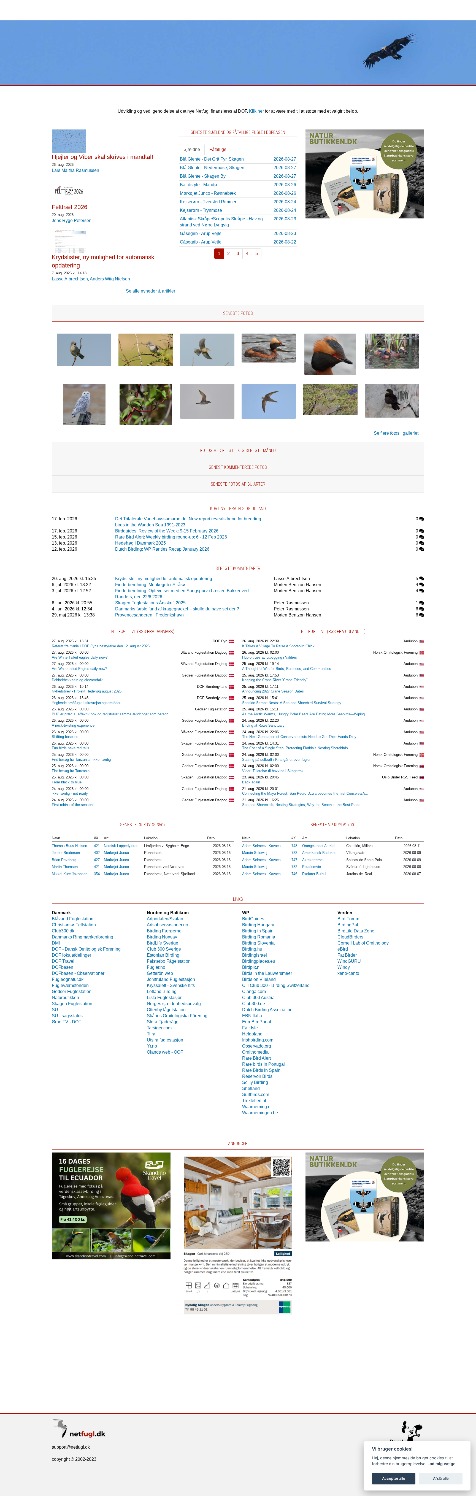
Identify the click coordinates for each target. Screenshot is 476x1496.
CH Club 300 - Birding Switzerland (276, 985)
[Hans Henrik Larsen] (269, 361)
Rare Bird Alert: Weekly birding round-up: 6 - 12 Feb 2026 (171, 537)
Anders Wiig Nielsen (110, 279)
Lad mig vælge (442, 1463)
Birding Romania (258, 937)
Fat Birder (347, 955)
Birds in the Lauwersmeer (267, 973)
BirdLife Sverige (162, 943)
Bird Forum (348, 918)
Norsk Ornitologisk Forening (395, 652)
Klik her (256, 111)
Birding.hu (252, 949)
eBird (342, 949)
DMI (56, 943)
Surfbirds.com (255, 1094)
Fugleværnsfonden (70, 985)
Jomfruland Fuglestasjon (171, 979)
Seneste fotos (238, 313)
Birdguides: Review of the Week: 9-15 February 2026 (166, 531)
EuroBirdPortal (256, 1021)
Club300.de (253, 1003)
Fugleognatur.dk (67, 979)
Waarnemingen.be (260, 1112)
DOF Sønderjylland (212, 687)
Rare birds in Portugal (263, 1064)
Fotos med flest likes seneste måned (238, 450)
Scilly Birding (255, 1082)
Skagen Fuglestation (72, 1003)
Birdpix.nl (251, 967)
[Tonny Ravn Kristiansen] (207, 417)
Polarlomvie (311, 867)
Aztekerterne (312, 860)
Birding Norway (162, 937)
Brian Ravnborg (64, 860)
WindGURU (349, 961)
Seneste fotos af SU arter (238, 484)
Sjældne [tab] (191, 149)
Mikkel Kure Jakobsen (69, 874)
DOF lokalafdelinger (71, 955)
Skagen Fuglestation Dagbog (204, 743)
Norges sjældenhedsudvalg (174, 1003)
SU (55, 1009)
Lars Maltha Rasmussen (75, 170)
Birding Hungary (258, 925)
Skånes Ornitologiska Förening (177, 1015)
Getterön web (160, 973)
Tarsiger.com (159, 1028)
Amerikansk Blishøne (319, 853)
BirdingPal (347, 925)
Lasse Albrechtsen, (71, 279)
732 (294, 867)
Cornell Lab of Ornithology (363, 943)
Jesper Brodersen (66, 853)
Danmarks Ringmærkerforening (82, 937)
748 (294, 846)
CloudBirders (350, 937)
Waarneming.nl (257, 1106)
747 (294, 860)
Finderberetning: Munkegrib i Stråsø (150, 584)
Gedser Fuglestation (211, 709)
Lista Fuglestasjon (165, 997)
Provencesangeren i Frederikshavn (149, 615)
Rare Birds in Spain (261, 1070)
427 (97, 860)
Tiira (151, 1034)
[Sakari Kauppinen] (84, 423)
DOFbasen (62, 967)
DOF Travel (63, 961)
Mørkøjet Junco (116, 853)
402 (97, 853)
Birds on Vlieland (259, 979)
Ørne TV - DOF (66, 1021)
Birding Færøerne (164, 931)
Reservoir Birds (257, 1076)
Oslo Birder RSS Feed (400, 777)
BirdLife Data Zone (355, 931)
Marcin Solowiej (254, 853)
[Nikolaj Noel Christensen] (146, 423)
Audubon (411, 641)
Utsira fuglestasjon (165, 1040)
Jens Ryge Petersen (71, 220)
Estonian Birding (163, 955)
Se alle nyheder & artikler (150, 291)
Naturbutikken (65, 997)
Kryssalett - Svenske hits (171, 985)
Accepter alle (393, 1478)
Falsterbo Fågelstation (169, 961)
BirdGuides (253, 918)
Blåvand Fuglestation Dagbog (203, 652)
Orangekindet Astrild (318, 846)
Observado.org (256, 1046)
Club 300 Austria (258, 997)
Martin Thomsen (65, 867)
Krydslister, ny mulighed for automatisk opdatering (163, 578)
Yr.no (152, 1046)
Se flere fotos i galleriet (396, 433)
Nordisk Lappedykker (120, 846)
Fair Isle (250, 1028)
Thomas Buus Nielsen (69, 846)
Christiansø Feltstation (74, 925)
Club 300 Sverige (164, 949)
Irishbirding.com (257, 1040)
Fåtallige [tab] (217, 149)
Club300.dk (63, 931)
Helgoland (252, 1034)
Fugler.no (156, 967)
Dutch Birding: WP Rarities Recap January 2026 (162, 549)
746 (294, 874)
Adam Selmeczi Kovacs (261, 846)
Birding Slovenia (258, 943)
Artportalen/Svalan (165, 918)
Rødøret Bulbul (314, 874)
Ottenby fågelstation (166, 1009)
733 (294, 853)
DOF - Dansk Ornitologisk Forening (86, 949)
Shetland (251, 1088)
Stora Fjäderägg (162, 1021)
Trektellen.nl (254, 1100)
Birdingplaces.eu (258, 961)
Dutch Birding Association (267, 1009)
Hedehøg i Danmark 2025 (140, 543)
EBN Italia (252, 1015)
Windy (343, 967)
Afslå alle (441, 1478)
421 (97, 846)
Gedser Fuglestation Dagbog (204, 675)
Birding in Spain (258, 931)
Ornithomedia (255, 1052)
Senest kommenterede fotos (238, 467)
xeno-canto (348, 973)
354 (97, 874)
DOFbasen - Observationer (78, 973)
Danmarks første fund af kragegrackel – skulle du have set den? (177, 609)
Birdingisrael (254, 955)
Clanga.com (254, 991)
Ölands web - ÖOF (165, 1052)
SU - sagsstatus (67, 1015)
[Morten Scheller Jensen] (84, 364)
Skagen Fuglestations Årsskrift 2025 (150, 602)
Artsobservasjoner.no (167, 925)
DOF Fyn (220, 641)
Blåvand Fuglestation (72, 918)
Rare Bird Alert (256, 1058)
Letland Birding (162, 991)
